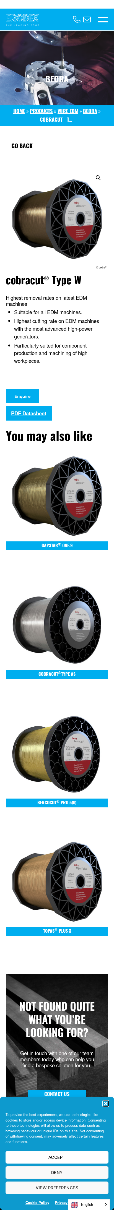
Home (19, 111)
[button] (105, 1103)
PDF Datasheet (28, 413)
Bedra (90, 111)
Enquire (22, 396)
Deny (57, 1172)
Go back (22, 147)
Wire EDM (68, 111)
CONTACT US (56, 1094)
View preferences (57, 1187)
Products (41, 111)
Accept (57, 1157)
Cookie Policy (37, 1202)
